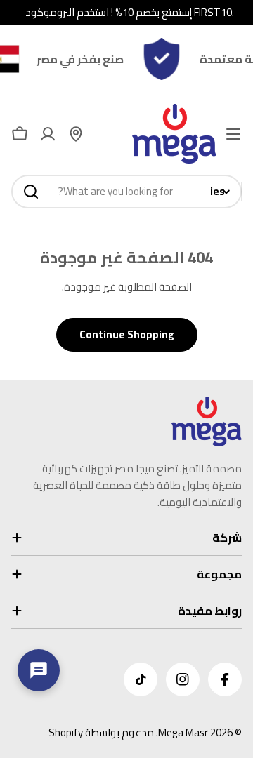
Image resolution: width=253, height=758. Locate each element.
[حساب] (47, 134)
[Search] (30, 191)
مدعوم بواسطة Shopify (101, 732)
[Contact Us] (39, 670)
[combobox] (126, 191)
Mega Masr (183, 732)
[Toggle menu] (233, 134)
